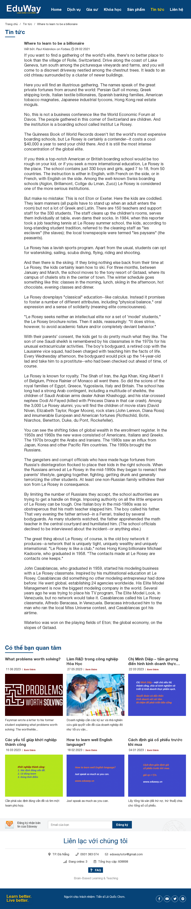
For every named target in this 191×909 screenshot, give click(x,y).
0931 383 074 (89, 854)
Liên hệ (176, 9)
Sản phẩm (136, 9)
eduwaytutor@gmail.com (126, 854)
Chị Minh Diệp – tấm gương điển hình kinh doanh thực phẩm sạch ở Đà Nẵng (153, 661)
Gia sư (92, 9)
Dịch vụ (74, 9)
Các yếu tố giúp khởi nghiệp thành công (31, 742)
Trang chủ (11, 24)
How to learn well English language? (89, 742)
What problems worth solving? (32, 659)
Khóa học (112, 9)
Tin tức (157, 9)
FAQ (97, 870)
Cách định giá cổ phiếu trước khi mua (155, 742)
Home (56, 9)
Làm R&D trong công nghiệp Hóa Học (92, 661)
